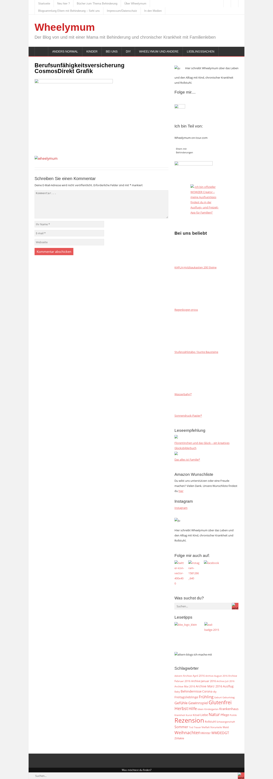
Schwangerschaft (225, 721)
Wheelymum (65, 27)
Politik (233, 715)
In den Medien (153, 10)
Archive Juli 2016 (225, 681)
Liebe (204, 715)
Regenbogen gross (186, 310)
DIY (128, 51)
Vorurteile (216, 727)
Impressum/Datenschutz (122, 10)
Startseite (44, 3)
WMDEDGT (220, 733)
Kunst (189, 715)
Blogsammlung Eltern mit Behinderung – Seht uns (69, 10)
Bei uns (112, 51)
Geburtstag (228, 697)
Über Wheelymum (135, 3)
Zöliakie (179, 738)
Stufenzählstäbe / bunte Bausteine (196, 352)
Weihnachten (187, 732)
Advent (178, 675)
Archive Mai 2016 (184, 686)
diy (214, 691)
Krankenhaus (228, 709)
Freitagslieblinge (186, 697)
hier (181, 491)
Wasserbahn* (183, 394)
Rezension (189, 720)
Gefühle (181, 702)
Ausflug (228, 686)
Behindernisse (191, 691)
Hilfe (193, 708)
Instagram (180, 508)
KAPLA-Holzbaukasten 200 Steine (195, 267)
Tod (191, 727)
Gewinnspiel (198, 703)
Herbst (181, 708)
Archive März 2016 (209, 686)
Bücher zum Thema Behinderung (97, 3)
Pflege (225, 715)
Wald (226, 727)
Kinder (91, 51)
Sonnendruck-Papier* (188, 415)
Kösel (196, 715)
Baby (177, 691)
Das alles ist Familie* (187, 459)
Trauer (197, 727)
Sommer (181, 727)
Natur (214, 714)
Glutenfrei (220, 702)
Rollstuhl (210, 721)
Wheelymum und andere (159, 51)
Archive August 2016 (216, 675)
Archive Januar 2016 (203, 681)
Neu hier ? (63, 3)
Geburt (218, 697)
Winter (206, 733)
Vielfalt (206, 727)
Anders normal (65, 51)
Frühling (206, 696)
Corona (207, 691)
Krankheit (179, 715)
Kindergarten (211, 709)
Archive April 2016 (194, 676)
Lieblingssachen (200, 51)
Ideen (200, 709)
